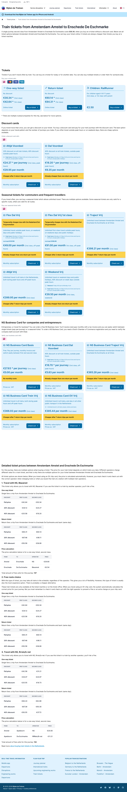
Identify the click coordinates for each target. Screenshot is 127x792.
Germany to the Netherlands (75, 767)
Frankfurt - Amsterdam (105, 774)
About (115, 8)
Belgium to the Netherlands (75, 763)
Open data (12, 788)
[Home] (3, 19)
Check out (32, 185)
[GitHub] (123, 788)
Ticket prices (11, 19)
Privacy (19, 788)
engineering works (15, 2)
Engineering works (8, 774)
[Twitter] (101, 788)
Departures (67, 8)
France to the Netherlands (75, 770)
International (91, 8)
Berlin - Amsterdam (104, 767)
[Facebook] (105, 788)
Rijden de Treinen (18, 786)
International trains (40, 767)
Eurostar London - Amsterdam (76, 774)
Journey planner (54, 8)
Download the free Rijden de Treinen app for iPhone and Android (29, 14)
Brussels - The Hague (105, 763)
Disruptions (6, 770)
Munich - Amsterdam (105, 770)
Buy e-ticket (31, 107)
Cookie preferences (30, 788)
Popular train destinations (76, 758)
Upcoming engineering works (44, 770)
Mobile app (6, 763)
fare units (17, 573)
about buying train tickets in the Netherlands (27, 746)
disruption (5, 2)
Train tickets (79, 8)
